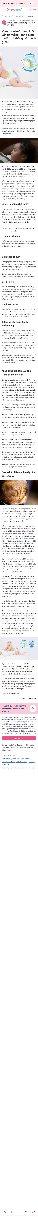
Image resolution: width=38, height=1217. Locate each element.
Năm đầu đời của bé (23, 16)
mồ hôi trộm (28, 538)
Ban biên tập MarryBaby (18, 23)
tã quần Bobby (13, 664)
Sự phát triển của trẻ (12, 16)
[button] (3, 9)
